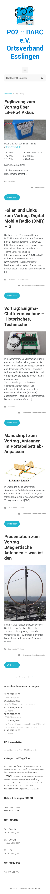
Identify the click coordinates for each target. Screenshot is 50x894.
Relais (21, 776)
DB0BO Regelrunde (13, 697)
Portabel (30, 783)
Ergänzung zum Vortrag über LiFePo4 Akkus (19, 107)
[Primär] (25, 70)
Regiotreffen (11, 786)
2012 (31, 786)
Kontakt (38, 888)
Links (27, 279)
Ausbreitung (36, 783)
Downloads (20, 279)
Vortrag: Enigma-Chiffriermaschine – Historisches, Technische (24, 316)
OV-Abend (9, 710)
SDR (38, 789)
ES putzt (16, 776)
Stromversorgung (28, 776)
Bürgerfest (25, 769)
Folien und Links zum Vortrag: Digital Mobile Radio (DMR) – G (24, 218)
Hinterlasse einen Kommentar (34, 285)
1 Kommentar (40, 187)
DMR (42, 769)
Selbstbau (14, 780)
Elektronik (7, 780)
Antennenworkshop (24, 786)
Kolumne (8, 772)
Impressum (13, 888)
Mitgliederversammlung (13, 789)
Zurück (22, 677)
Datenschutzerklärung (26, 888)
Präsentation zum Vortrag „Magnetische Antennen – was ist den (23, 547)
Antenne (28, 789)
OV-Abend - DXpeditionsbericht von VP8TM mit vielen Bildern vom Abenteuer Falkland (25, 725)
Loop (23, 772)
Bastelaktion (29, 766)
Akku (37, 769)
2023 (26, 772)
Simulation (37, 766)
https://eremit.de (13, 147)
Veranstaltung (32, 779)
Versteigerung (8, 783)
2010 (24, 789)
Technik (21, 508)
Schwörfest (23, 783)
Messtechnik (16, 772)
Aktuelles (11, 181)
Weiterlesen (12, 197)
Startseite (8, 93)
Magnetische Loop (9, 769)
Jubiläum (34, 789)
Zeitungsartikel (38, 776)
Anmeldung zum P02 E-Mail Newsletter (21, 750)
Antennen (32, 772)
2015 (17, 786)
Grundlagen (21, 780)
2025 (6, 766)
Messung (15, 783)
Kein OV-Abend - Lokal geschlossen (20, 704)
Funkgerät (21, 766)
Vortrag (17, 769)
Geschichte (12, 766)
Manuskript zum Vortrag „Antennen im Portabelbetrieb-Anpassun (23, 443)
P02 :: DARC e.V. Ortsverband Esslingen (25, 44)
